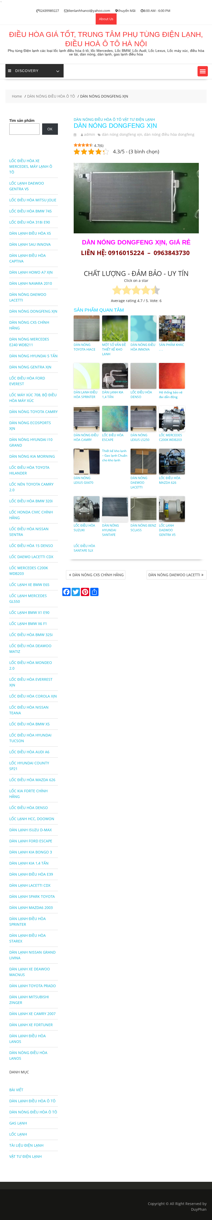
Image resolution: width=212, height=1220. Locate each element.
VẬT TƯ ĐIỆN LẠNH (139, 119)
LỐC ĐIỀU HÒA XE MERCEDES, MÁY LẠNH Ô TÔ (30, 166)
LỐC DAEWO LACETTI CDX (31, 556)
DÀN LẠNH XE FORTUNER (31, 1024)
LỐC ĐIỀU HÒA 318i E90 (29, 222)
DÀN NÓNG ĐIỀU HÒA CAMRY (86, 437)
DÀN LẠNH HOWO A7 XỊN (31, 272)
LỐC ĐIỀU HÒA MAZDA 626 (169, 480)
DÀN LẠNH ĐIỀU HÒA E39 (31, 874)
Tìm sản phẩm (22, 120)
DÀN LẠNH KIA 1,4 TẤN (112, 394)
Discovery (27, 71)
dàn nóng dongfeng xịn (122, 134)
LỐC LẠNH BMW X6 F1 (28, 623)
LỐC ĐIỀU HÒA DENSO (141, 394)
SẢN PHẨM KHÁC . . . (171, 347)
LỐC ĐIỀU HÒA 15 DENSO (31, 545)
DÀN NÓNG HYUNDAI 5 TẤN (33, 355)
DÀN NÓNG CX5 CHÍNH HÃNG (98, 574)
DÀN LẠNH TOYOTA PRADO (32, 985)
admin (89, 134)
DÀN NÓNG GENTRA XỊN (30, 367)
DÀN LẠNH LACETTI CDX (29, 885)
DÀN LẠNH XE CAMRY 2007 (32, 1013)
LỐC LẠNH (18, 1134)
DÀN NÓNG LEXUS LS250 (140, 437)
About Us (106, 19)
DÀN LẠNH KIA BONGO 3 (30, 852)
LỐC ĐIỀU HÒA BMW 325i (31, 634)
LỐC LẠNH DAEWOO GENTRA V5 (167, 530)
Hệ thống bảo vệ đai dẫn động (171, 394)
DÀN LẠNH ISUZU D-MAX (30, 829)
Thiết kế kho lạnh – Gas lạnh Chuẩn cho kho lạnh (114, 455)
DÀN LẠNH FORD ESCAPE (30, 840)
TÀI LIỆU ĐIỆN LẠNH (26, 1145)
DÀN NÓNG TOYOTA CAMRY (33, 411)
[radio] (117, 290)
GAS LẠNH (18, 1123)
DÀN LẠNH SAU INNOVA (30, 244)
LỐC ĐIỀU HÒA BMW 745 (30, 211)
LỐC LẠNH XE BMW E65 (29, 584)
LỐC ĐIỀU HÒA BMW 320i (31, 500)
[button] (203, 71)
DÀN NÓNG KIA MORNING (32, 456)
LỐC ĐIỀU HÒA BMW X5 (29, 724)
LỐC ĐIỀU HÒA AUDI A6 (29, 751)
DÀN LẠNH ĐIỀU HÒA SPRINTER (85, 394)
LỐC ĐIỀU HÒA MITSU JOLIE (32, 199)
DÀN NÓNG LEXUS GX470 (83, 480)
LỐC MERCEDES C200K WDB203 (170, 437)
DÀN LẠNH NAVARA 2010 (30, 283)
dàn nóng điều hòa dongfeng (169, 134)
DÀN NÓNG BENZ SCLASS (143, 527)
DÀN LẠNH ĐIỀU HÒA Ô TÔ (32, 1100)
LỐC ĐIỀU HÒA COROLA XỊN (33, 696)
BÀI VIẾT (16, 1089)
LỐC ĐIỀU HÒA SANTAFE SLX (84, 548)
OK (49, 128)
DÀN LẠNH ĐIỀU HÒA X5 (30, 233)
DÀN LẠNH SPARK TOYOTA (32, 896)
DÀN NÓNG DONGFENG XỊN (33, 311)
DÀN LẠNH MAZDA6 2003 (31, 907)
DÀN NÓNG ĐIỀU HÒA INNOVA (143, 347)
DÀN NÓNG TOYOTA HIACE (84, 347)
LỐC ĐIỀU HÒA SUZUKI (84, 527)
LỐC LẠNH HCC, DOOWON (31, 818)
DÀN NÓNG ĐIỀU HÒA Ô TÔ (98, 119)
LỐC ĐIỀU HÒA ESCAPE (113, 437)
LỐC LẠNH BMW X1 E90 (29, 612)
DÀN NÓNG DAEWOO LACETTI (139, 482)
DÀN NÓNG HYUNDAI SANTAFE (110, 530)
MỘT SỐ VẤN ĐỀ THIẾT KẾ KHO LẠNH (114, 349)
